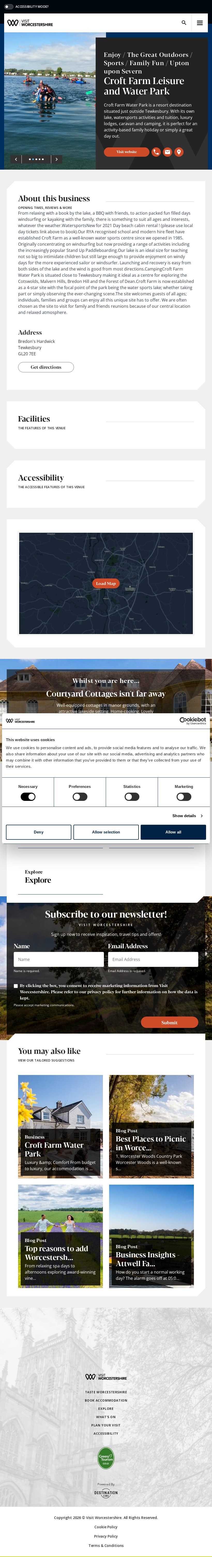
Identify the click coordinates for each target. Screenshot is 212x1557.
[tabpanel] (55, 101)
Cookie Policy (105, 1526)
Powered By (106, 1484)
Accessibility (106, 1433)
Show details (184, 816)
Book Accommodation (106, 1400)
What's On (106, 1417)
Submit (170, 1022)
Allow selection (106, 832)
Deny (38, 832)
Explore (105, 1408)
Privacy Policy (106, 1536)
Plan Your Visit (106, 1425)
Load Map (106, 583)
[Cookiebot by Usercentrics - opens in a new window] (183, 721)
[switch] (80, 797)
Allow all (173, 832)
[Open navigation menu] (200, 22)
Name (22, 946)
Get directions (46, 366)
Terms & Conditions (106, 1545)
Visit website (127, 151)
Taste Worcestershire (106, 1392)
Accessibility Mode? (32, 7)
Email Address (128, 946)
